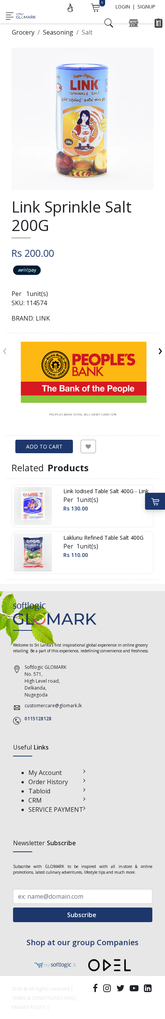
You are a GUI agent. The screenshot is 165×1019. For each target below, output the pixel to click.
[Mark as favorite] (88, 446)
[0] (95, 6)
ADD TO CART (44, 446)
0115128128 (38, 718)
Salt (87, 32)
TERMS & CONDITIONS (36, 998)
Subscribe (82, 915)
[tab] (82, 379)
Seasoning (58, 32)
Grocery (23, 32)
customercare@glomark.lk (53, 705)
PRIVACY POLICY (29, 1007)
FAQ (69, 998)
